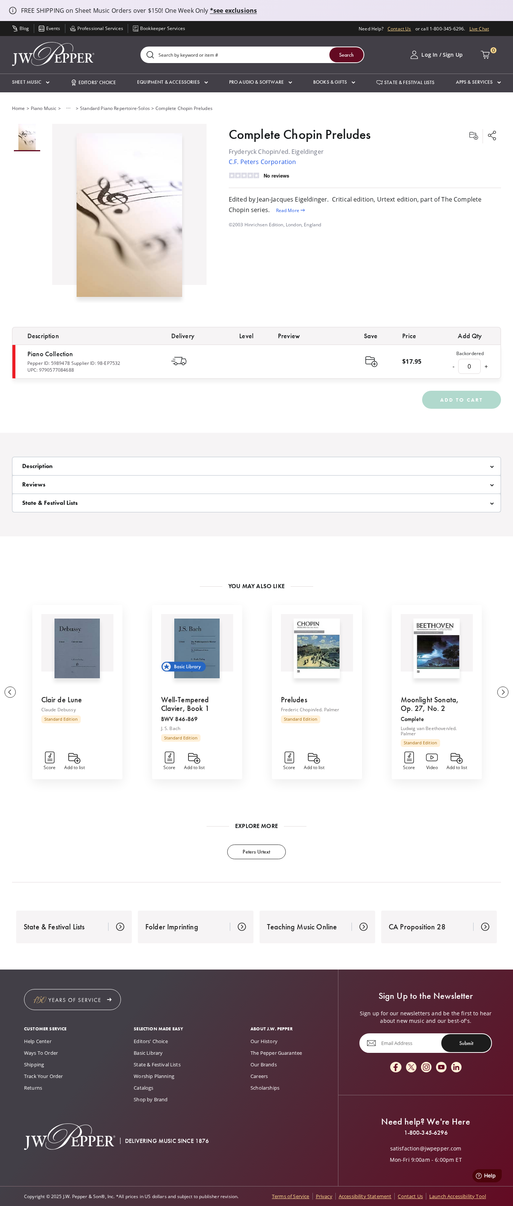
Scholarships (264, 1087)
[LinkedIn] (456, 1068)
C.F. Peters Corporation (262, 162)
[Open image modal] (129, 218)
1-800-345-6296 (426, 1132)
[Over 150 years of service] (72, 999)
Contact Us (399, 29)
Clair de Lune (61, 700)
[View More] (68, 108)
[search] (150, 55)
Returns (33, 1087)
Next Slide (502, 692)
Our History (264, 1041)
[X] (411, 1068)
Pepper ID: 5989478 (48, 363)
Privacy (324, 1196)
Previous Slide (10, 692)
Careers (259, 1076)
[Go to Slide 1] (27, 137)
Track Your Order (43, 1076)
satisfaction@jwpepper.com (426, 1149)
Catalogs (143, 1087)
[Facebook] (395, 1068)
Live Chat (479, 29)
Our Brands (263, 1064)
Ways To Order (41, 1052)
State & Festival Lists (157, 1064)
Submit (466, 1043)
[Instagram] (426, 1068)
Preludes (294, 700)
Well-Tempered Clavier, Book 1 (185, 704)
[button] (31, 82)
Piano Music (44, 108)
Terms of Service (290, 1196)
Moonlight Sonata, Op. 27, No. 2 (430, 704)
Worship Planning (154, 1076)
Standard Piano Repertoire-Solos (115, 108)
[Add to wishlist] (474, 136)
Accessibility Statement (365, 1196)
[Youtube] (441, 1068)
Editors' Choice (150, 1041)
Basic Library (148, 1052)
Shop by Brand (150, 1099)
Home (18, 108)
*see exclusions (233, 10)
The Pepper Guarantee (276, 1052)
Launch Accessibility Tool (457, 1196)
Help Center (37, 1041)
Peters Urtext (256, 851)
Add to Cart (461, 399)
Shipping (34, 1064)
